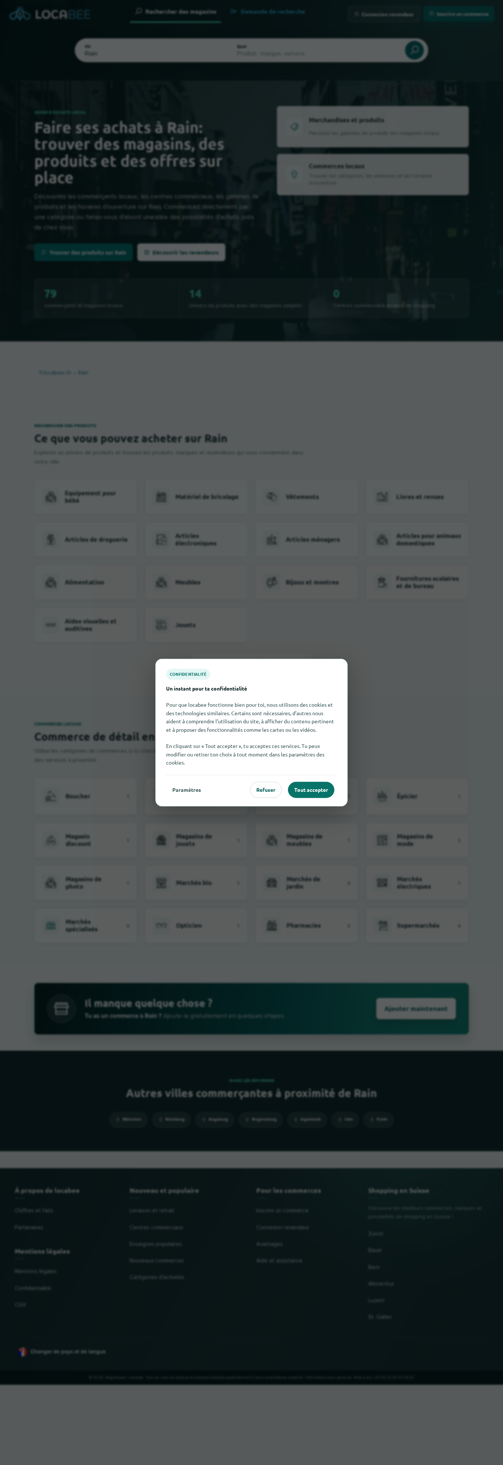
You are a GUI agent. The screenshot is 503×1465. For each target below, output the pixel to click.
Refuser (265, 789)
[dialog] (251, 733)
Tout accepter (311, 789)
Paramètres (186, 789)
